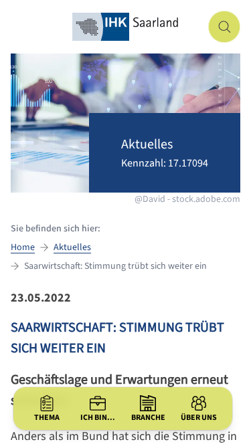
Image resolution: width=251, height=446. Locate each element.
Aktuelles (72, 247)
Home (23, 247)
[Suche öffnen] (224, 27)
